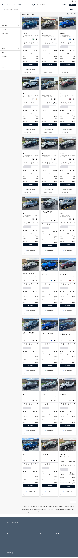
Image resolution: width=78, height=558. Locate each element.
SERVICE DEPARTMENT (28, 535)
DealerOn (18, 553)
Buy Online (64, 4)
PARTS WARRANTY (27, 537)
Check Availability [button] (30, 64)
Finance (19, 4)
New (5, 4)
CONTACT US (58, 537)
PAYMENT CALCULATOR (44, 537)
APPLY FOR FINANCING (44, 535)
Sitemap (22, 553)
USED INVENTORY (10, 537)
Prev (54, 502)
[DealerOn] (10, 552)
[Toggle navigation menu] (1, 4)
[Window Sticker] (56, 103)
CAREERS (57, 542)
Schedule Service (72, 4)
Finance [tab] (34, 46)
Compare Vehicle (29, 72)
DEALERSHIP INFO (59, 535)
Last (67, 502)
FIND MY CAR (42, 542)
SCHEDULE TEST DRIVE (11, 542)
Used (10, 4)
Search (71, 9)
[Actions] (37, 33)
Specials (14, 4)
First (51, 502)
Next (63, 502)
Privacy (26, 553)
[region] (30, 58)
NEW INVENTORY (10, 535)
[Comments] (37, 43)
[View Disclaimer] (34, 43)
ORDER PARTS (26, 542)
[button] (38, 23)
